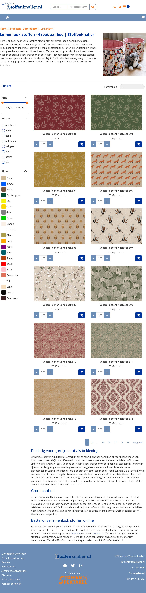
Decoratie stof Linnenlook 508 (59, 304)
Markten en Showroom (13, 553)
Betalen (5, 562)
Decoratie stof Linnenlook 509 (116, 304)
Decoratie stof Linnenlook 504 (59, 190)
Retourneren (8, 566)
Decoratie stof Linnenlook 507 (116, 247)
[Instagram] (80, 565)
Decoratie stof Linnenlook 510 (59, 361)
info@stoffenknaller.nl (133, 561)
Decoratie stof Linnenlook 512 (59, 418)
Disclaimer (7, 575)
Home (3, 28)
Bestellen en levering (12, 558)
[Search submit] (93, 7)
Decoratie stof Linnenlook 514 (116, 418)
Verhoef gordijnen (11, 583)
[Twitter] (73, 565)
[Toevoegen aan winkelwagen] (81, 144)
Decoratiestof (31, 28)
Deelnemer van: (73, 573)
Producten (15, 28)
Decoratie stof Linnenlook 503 (116, 133)
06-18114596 (138, 567)
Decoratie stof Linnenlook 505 (116, 190)
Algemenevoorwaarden (13, 570)
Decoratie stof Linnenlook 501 (59, 133)
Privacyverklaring (10, 579)
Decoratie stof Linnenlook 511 (116, 361)
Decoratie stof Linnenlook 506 (59, 247)
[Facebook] (65, 565)
